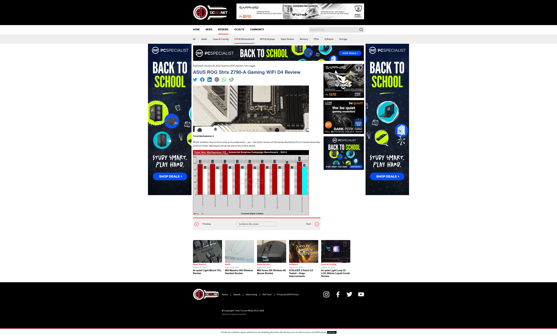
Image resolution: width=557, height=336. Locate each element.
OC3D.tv (239, 27)
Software (329, 37)
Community (257, 27)
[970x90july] (278, 50)
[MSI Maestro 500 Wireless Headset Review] (239, 249)
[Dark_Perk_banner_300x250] (343, 114)
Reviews (223, 27)
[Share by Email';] (217, 77)
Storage (343, 37)
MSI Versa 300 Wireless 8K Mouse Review (271, 269)
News (209, 27)
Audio (204, 37)
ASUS (232, 63)
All (194, 37)
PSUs (316, 37)
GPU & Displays (267, 37)
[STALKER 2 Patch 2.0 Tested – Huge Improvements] (303, 249)
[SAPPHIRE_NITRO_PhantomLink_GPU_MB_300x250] (343, 78)
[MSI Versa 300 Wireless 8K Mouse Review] (271, 249)
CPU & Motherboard (244, 37)
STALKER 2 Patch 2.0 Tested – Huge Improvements (301, 270)
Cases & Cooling (221, 37)
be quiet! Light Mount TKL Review (207, 269)
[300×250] (343, 150)
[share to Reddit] (231, 77)
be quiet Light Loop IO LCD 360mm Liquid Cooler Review (335, 270)
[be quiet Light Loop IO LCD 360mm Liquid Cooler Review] (335, 249)
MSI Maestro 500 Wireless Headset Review (239, 269)
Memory (304, 37)
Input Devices (287, 37)
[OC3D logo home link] (210, 11)
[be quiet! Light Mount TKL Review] (207, 249)
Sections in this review (248, 221)
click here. (332, 332)
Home (196, 27)
